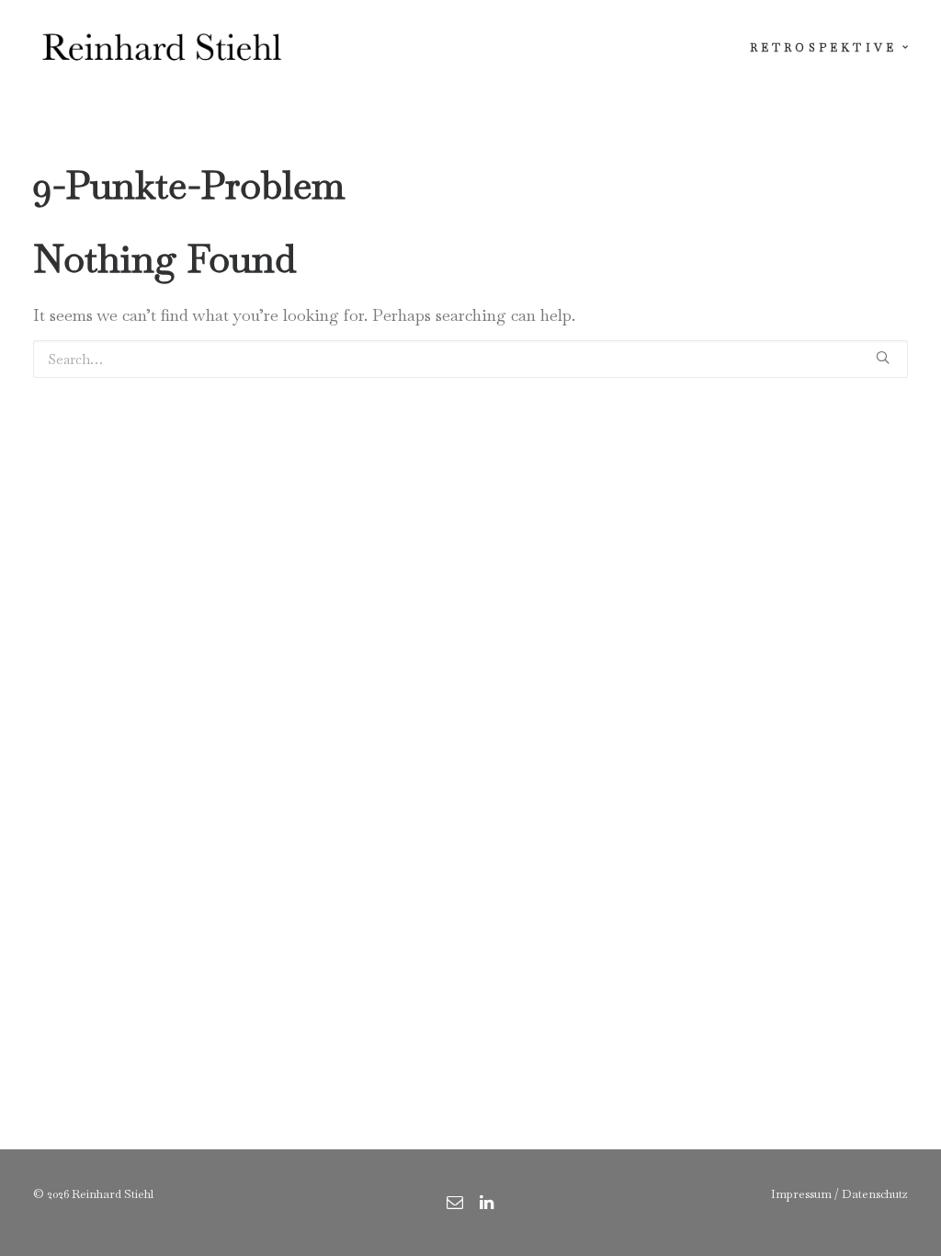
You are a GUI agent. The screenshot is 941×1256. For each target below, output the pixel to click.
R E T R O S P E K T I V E (822, 47)
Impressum (801, 1194)
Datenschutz (875, 1194)
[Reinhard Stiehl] (161, 48)
